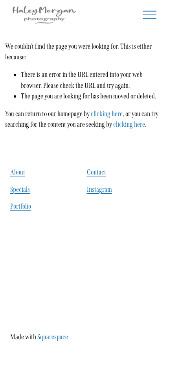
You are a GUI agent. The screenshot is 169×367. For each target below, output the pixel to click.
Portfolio (20, 206)
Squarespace (52, 336)
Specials (20, 189)
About (17, 172)
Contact (96, 172)
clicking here (107, 113)
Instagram (99, 189)
